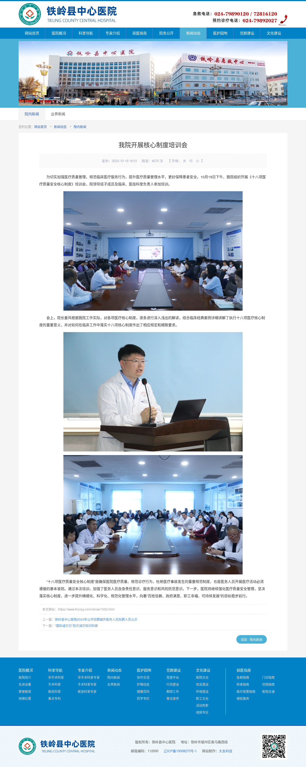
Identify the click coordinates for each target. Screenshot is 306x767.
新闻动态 (193, 33)
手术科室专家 (87, 684)
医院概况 (59, 33)
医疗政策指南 (246, 691)
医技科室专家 (87, 691)
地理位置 (25, 698)
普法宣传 (172, 698)
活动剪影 (202, 705)
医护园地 (220, 33)
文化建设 (274, 33)
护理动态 (143, 684)
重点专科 (54, 698)
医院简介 (25, 677)
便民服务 (243, 698)
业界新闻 (58, 113)
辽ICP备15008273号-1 (180, 750)
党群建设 (247, 33)
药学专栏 (143, 698)
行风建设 (172, 684)
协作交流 (143, 677)
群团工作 (172, 691)
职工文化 (202, 698)
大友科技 (225, 750)
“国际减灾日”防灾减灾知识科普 (76, 625)
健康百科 (143, 691)
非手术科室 (56, 677)
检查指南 (243, 684)
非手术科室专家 (89, 677)
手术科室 (54, 684)
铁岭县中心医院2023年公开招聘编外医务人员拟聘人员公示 (96, 619)
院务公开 (166, 33)
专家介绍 (113, 33)
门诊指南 (268, 677)
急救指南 (243, 677)
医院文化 (202, 677)
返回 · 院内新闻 (251, 639)
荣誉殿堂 (25, 691)
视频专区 (202, 712)
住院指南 (268, 684)
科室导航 (86, 33)
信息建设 (202, 684)
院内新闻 (32, 113)
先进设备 (25, 684)
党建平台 (172, 677)
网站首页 (32, 33)
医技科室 (54, 691)
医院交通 (268, 691)
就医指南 (139, 33)
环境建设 (202, 691)
